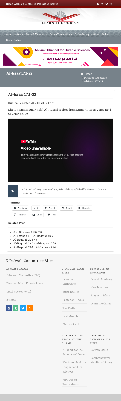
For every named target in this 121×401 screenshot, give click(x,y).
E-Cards (11, 299)
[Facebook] (98, 3)
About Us (19, 3)
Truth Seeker (71, 291)
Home (9, 3)
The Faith (69, 308)
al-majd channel (42, 189)
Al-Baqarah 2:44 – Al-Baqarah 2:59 (34, 243)
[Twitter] (107, 3)
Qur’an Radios (13, 40)
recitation (27, 193)
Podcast (41, 3)
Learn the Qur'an (101, 303)
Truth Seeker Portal (18, 291)
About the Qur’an (15, 34)
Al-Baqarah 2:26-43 (25, 239)
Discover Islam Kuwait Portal (25, 283)
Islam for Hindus (73, 299)
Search (54, 3)
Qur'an (102, 189)
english (58, 189)
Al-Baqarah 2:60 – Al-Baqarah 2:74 (34, 247)
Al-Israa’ (27, 189)
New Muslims (99, 287)
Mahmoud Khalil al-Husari (80, 189)
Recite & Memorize (36, 34)
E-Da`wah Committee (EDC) (23, 275)
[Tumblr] (102, 3)
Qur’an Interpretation (87, 34)
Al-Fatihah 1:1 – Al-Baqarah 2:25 (33, 235)
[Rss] (111, 3)
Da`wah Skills (99, 349)
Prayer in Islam (100, 295)
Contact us (30, 3)
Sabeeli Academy (101, 279)
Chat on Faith (71, 324)
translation (41, 193)
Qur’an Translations (61, 34)
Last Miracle (70, 316)
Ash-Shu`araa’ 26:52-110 (27, 232)
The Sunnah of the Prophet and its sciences (74, 367)
